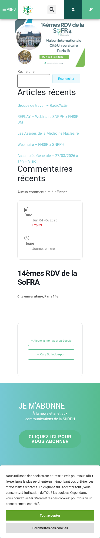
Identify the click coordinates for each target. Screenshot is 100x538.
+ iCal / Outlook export (51, 354)
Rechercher (26, 72)
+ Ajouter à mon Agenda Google (51, 340)
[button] (51, 9)
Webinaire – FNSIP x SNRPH (40, 144)
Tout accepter (50, 515)
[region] (50, 501)
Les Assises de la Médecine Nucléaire (48, 133)
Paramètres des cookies (50, 528)
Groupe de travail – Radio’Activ (42, 105)
